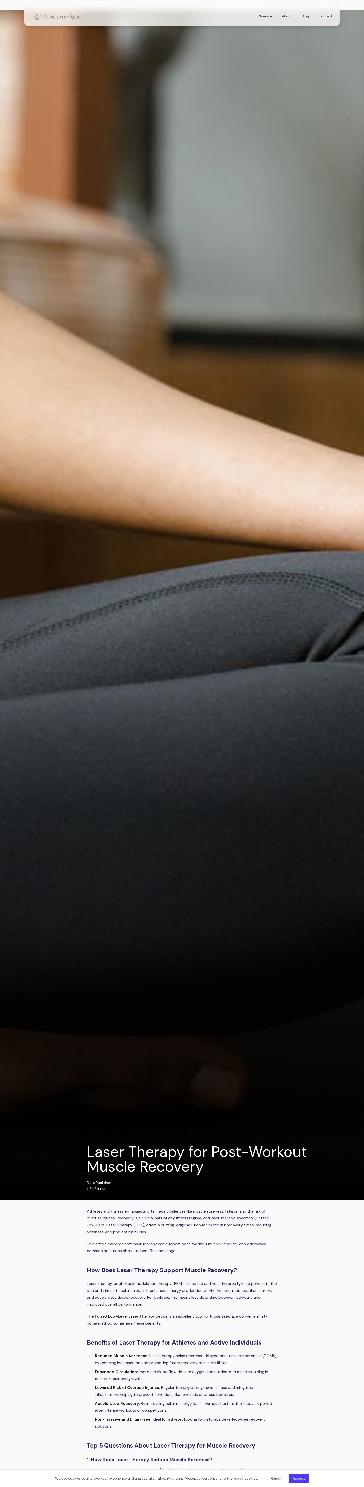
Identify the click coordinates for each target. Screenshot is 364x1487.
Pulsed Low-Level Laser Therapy (125, 1316)
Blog (305, 16)
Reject (276, 1478)
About (287, 16)
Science (265, 16)
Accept (299, 1478)
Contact (325, 16)
